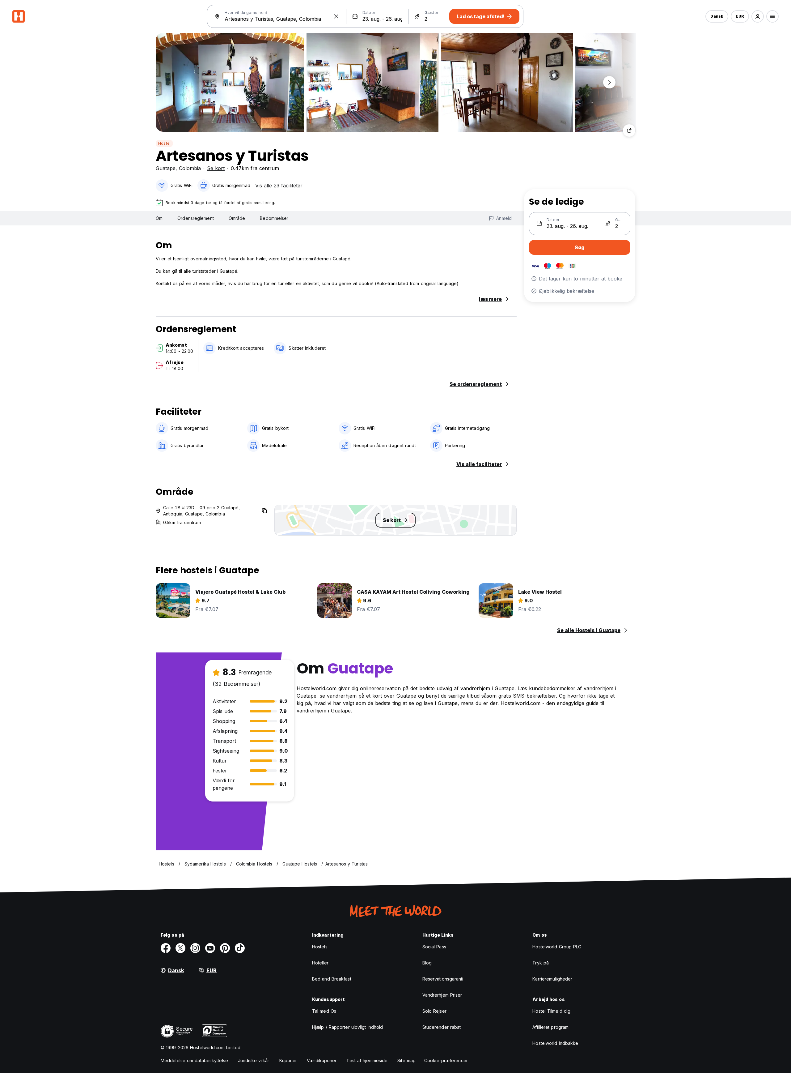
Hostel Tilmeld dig (551, 1011)
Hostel (164, 143)
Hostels (320, 946)
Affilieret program (550, 1027)
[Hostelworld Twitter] (180, 948)
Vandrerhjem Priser (442, 995)
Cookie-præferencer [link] (446, 1060)
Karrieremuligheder (552, 978)
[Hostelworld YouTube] (210, 948)
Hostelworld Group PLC (556, 946)
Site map (406, 1060)
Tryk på (540, 962)
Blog (427, 962)
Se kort (216, 168)
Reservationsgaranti (442, 978)
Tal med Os (324, 1011)
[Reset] (336, 16)
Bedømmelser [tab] (274, 218)
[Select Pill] (757, 16)
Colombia (190, 168)
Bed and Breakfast (331, 978)
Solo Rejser (434, 1011)
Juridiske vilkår (253, 1060)
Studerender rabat (441, 1027)
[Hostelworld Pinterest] (225, 948)
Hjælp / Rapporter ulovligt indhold (347, 1027)
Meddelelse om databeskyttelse (194, 1060)
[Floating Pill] (609, 82)
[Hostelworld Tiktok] (240, 948)
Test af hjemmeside (366, 1060)
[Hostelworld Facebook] (166, 948)
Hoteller (320, 962)
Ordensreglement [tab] (195, 218)
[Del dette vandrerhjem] (629, 130)
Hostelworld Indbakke (555, 1043)
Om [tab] (159, 218)
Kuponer (288, 1060)
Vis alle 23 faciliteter (278, 185)
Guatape (166, 168)
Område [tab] (237, 218)
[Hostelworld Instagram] (195, 948)
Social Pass (434, 946)
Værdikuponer (321, 1060)
